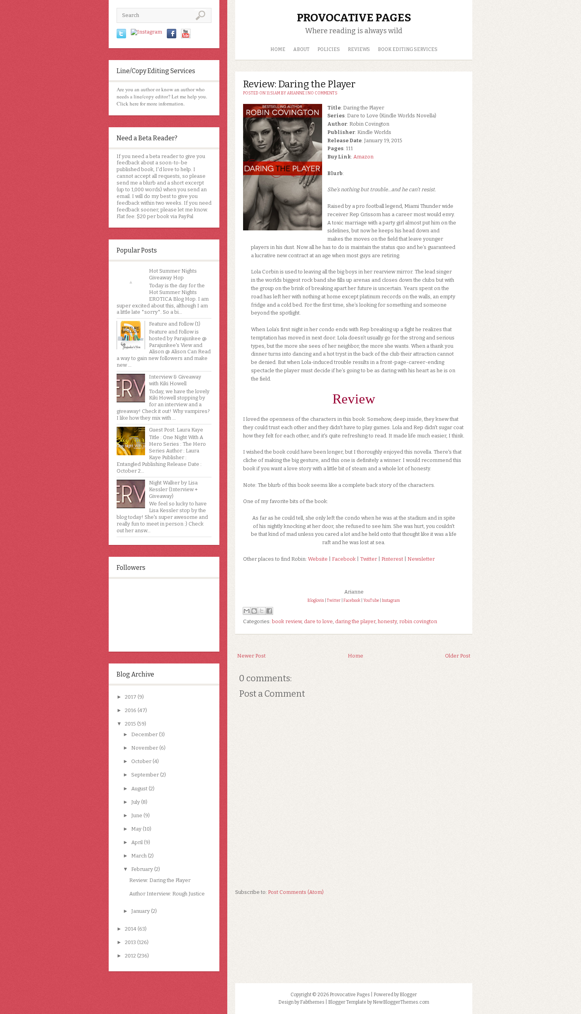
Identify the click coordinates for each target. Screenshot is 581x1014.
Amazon (363, 157)
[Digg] (186, 37)
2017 (130, 697)
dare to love (318, 621)
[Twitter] (121, 37)
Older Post (457, 656)
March (139, 856)
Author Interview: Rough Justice (167, 894)
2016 (130, 710)
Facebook (344, 559)
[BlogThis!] (254, 611)
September (145, 775)
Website (318, 559)
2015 (130, 724)
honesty (387, 621)
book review (287, 621)
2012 (130, 956)
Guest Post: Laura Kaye (176, 430)
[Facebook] (171, 37)
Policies (328, 49)
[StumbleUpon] (146, 32)
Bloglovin (315, 600)
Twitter (368, 559)
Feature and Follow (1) (174, 324)
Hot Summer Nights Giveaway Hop (173, 274)
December (144, 734)
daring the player (355, 621)
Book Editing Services (408, 49)
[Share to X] (262, 611)
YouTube (371, 600)
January (140, 911)
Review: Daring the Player (160, 880)
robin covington (418, 621)
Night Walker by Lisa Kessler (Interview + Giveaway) (173, 489)
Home (277, 49)
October (141, 761)
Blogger (408, 994)
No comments (322, 93)
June (136, 815)
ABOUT (301, 49)
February (142, 869)
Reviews (359, 49)
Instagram (391, 600)
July (135, 802)
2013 (130, 942)
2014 (130, 929)
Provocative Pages (354, 17)
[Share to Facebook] (269, 611)
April (137, 842)
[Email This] (247, 611)
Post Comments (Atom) (296, 892)
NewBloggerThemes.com (401, 1002)
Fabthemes (312, 1002)
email (123, 196)
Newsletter (421, 559)
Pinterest (392, 559)
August (139, 789)
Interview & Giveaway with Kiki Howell (175, 380)
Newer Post (251, 656)
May (136, 829)
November (144, 748)
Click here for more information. (151, 103)
